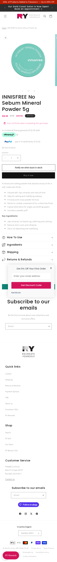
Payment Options (12, 391)
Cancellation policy (42, 552)
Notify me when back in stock (28, 168)
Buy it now (28, 175)
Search (8, 432)
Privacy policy (36, 548)
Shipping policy (28, 552)
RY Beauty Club (11, 450)
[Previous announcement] (5, 8)
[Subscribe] (49, 326)
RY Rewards (10, 415)
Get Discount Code (31, 285)
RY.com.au (11, 548)
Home (4, 28)
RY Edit (8, 438)
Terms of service (48, 548)
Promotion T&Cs (11, 409)
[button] (5, 16)
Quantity (5, 152)
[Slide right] (34, 91)
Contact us (10, 479)
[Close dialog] (51, 268)
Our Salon (9, 444)
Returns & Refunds (12, 385)
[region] (28, 2)
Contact (8, 374)
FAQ (6, 397)
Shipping (9, 379)
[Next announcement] (52, 8)
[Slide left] (23, 91)
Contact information (29, 556)
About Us (9, 403)
